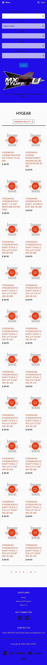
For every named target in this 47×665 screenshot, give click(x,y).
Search (23, 65)
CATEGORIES (21, 51)
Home (23, 597)
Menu (7, 2)
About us (23, 605)
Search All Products (23, 601)
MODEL (22, 31)
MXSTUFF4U (31, 644)
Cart (43, 2)
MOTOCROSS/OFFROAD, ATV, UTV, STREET (21, 12)
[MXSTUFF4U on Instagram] (27, 619)
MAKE (21, 22)
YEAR (21, 41)
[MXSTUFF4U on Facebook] (20, 619)
